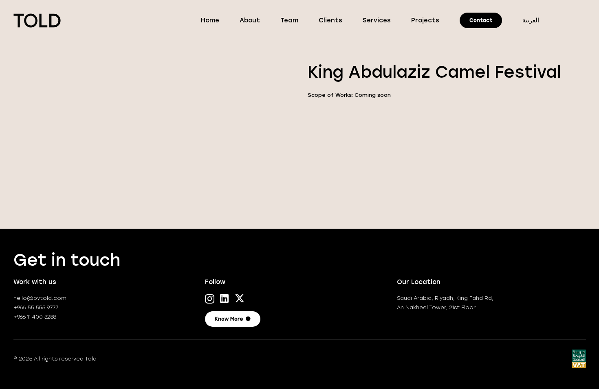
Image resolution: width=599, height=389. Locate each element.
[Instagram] (209, 298)
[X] (239, 298)
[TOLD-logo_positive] (37, 20)
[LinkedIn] (224, 298)
